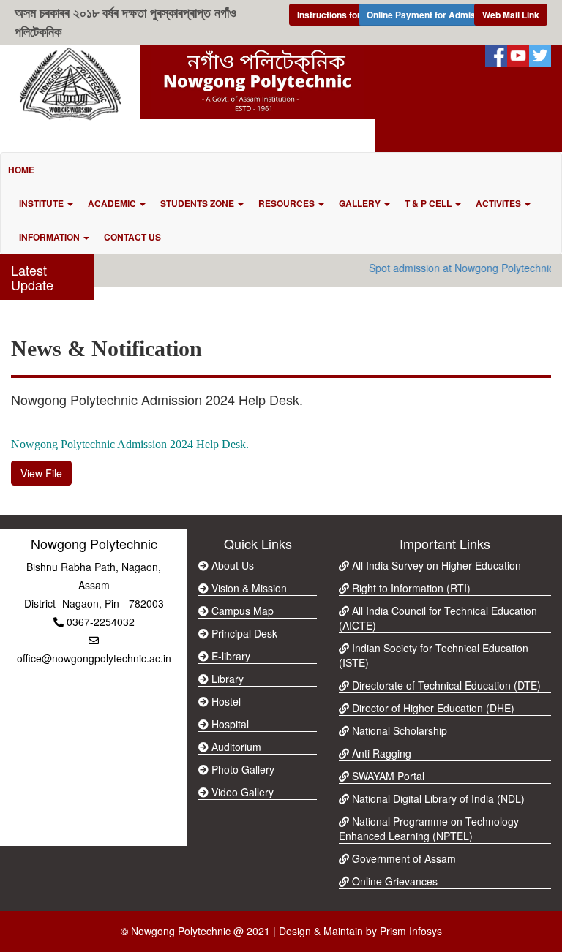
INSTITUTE (42, 203)
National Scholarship (398, 730)
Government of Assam (402, 858)
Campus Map (241, 610)
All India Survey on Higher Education (435, 565)
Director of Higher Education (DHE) (431, 707)
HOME (21, 169)
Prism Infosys (411, 930)
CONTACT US (132, 236)
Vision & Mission (248, 588)
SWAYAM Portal (386, 775)
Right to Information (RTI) (410, 588)
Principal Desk (243, 633)
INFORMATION (50, 236)
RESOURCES (287, 203)
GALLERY (361, 203)
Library (226, 678)
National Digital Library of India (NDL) (437, 798)
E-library (229, 656)
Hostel (225, 701)
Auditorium (235, 746)
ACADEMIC (113, 203)
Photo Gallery (241, 769)
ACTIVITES (499, 203)
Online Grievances (393, 881)
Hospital (229, 724)
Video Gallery (241, 792)
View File (41, 473)
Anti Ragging (380, 753)
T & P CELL (429, 203)
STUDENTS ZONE (198, 203)
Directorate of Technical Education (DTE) (445, 685)
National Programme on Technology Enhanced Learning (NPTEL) (429, 828)
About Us (231, 565)
